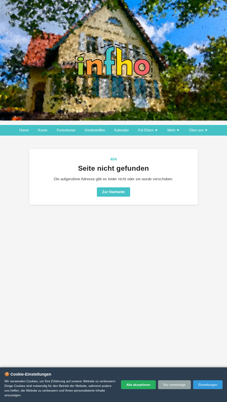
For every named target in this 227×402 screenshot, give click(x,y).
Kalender (121, 130)
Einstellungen (207, 384)
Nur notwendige (174, 384)
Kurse (42, 130)
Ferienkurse (66, 130)
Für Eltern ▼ (148, 130)
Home (24, 130)
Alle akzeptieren (138, 384)
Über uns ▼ (198, 130)
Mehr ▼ (173, 130)
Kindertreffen (95, 130)
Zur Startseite (113, 192)
